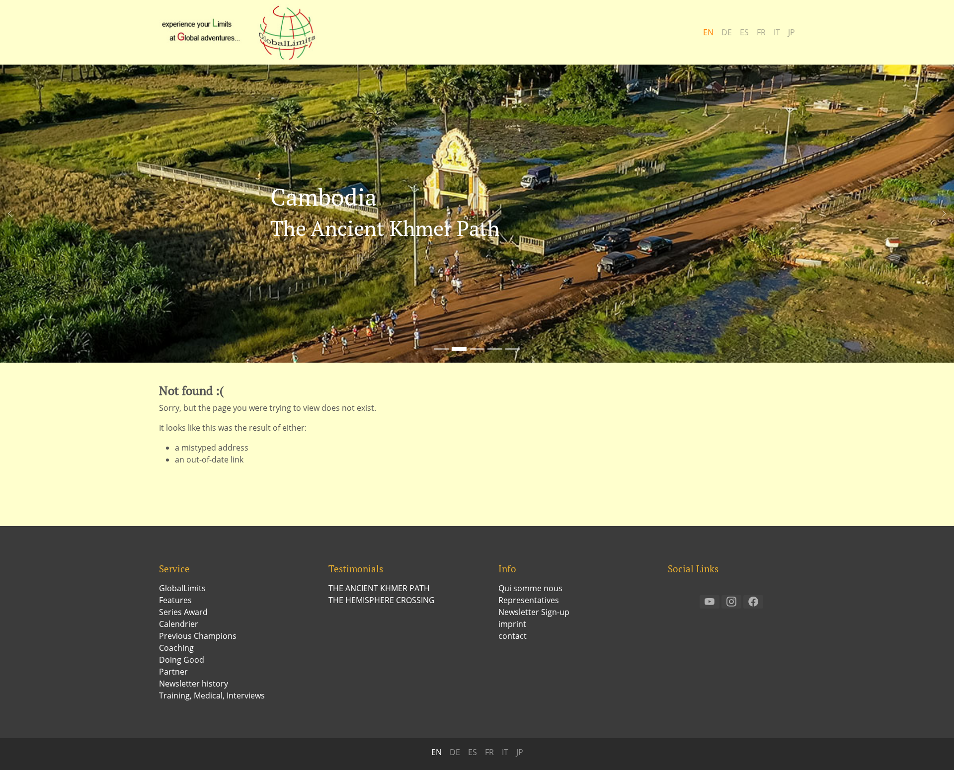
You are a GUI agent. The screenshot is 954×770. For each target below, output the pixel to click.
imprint (512, 623)
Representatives (528, 600)
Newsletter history (193, 683)
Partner (173, 671)
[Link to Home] (243, 32)
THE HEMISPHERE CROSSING (381, 600)
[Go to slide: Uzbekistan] (477, 349)
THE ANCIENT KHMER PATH (379, 588)
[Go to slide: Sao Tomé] (441, 349)
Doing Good (181, 659)
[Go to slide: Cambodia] (459, 349)
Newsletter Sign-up (533, 612)
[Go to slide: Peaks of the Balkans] (494, 349)
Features (175, 600)
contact (512, 635)
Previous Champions (198, 635)
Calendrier (178, 623)
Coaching (176, 647)
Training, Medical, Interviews (212, 695)
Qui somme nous (530, 588)
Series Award (183, 612)
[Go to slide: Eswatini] (512, 349)
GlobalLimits (182, 588)
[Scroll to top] (932, 748)
